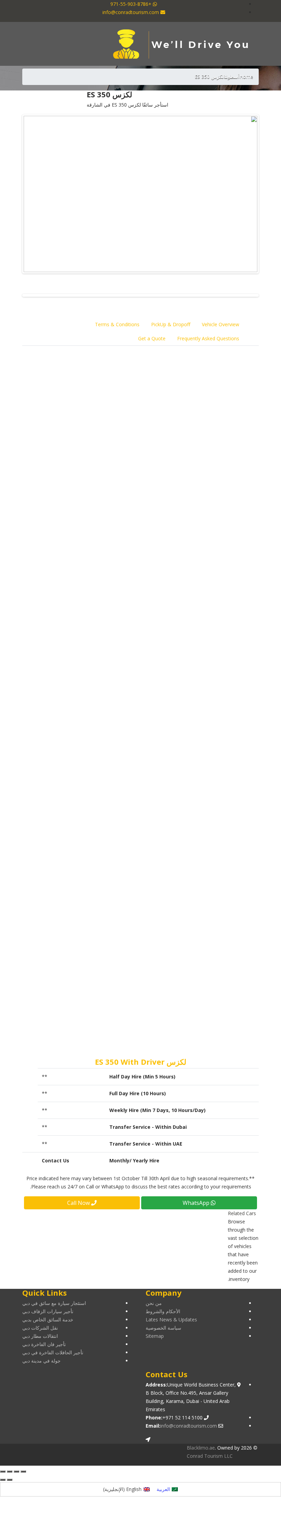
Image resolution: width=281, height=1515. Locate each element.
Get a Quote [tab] (152, 338)
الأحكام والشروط (163, 1311)
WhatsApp (197, 1203)
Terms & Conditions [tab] (117, 324)
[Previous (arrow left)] (9, 1480)
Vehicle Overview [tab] (220, 324)
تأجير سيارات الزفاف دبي (47, 1311)
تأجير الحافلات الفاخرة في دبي (52, 1352)
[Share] (16, 1471)
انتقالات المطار (230, 744)
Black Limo (184, 360)
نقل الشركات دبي (40, 1327)
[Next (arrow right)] (2, 1480)
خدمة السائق (231, 769)
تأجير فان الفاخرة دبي (44, 1344)
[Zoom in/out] (2, 1471)
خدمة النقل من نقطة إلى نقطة (213, 720)
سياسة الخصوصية (163, 1327)
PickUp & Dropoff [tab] (170, 324)
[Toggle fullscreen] (9, 1471)
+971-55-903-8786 (131, 4)
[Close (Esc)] (23, 1471)
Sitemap (155, 1336)
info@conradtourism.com (131, 12)
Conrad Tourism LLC (210, 1456)
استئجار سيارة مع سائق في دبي (54, 1303)
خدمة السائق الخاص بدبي (47, 1319)
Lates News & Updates (171, 1319)
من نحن (154, 1303)
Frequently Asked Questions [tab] (208, 338)
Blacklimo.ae (201, 1447)
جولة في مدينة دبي (41, 1360)
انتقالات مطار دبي (40, 1336)
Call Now (79, 1203)
